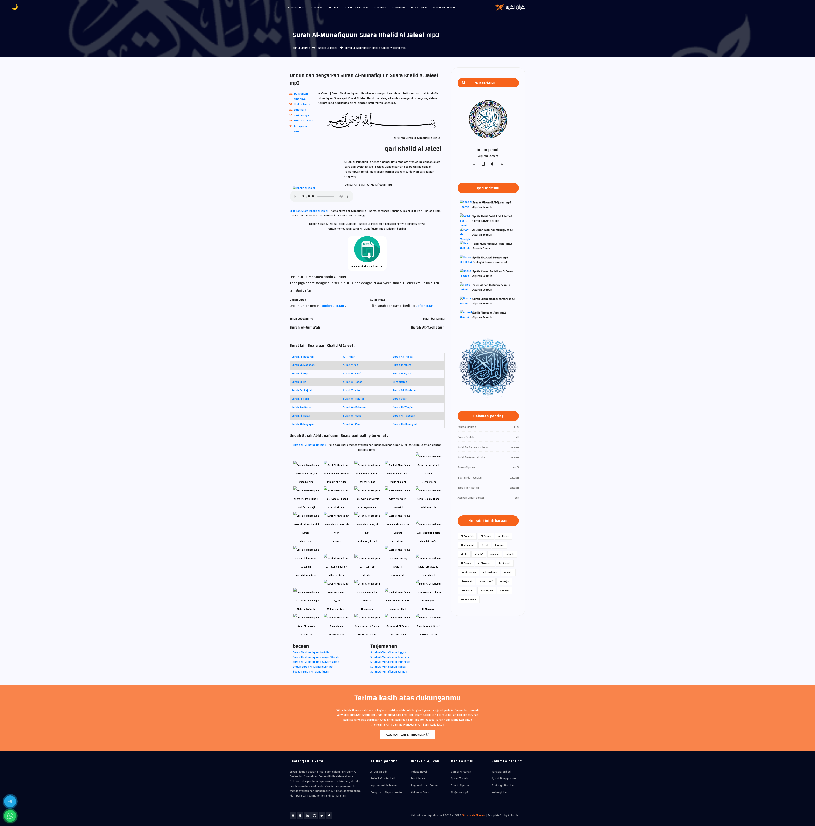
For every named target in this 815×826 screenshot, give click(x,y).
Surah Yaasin (351, 390)
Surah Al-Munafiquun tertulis (311, 652)
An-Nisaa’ (503, 536)
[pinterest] (300, 815)
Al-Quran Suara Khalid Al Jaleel (309, 211)
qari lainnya (301, 115)
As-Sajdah (504, 563)
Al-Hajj (510, 554)
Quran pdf (380, 7)
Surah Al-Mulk (352, 416)
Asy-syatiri (397, 507)
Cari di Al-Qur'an (358, 7)
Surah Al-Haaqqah (404, 416)
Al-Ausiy (337, 541)
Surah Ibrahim (402, 365)
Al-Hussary (306, 634)
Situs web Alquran (473, 815)
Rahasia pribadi (501, 771)
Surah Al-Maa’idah (303, 365)
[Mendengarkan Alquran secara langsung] (493, 164)
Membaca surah (304, 120)
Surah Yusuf (350, 365)
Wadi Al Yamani (398, 634)
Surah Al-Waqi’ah (403, 407)
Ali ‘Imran (349, 357)
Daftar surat (424, 306)
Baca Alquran (419, 7)
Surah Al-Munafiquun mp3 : (310, 445)
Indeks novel (419, 771)
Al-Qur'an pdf (378, 771)
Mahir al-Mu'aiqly (306, 609)
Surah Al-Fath (300, 399)
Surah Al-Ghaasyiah (405, 424)
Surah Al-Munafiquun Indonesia (390, 662)
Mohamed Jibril (397, 609)
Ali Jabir (367, 575)
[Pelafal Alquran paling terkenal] (502, 164)
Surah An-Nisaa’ (403, 357)
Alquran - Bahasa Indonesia (406, 735)
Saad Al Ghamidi (336, 507)
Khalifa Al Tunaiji (306, 507)
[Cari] (464, 82)
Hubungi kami (296, 7)
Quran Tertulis (460, 778)
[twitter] (322, 815)
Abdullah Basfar (428, 541)
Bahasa (318, 7)
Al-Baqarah (467, 536)
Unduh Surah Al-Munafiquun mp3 (367, 266)
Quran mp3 (398, 7)
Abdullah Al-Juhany (306, 575)
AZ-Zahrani (398, 541)
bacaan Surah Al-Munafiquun (311, 671)
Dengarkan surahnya (301, 96)
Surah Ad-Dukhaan (404, 390)
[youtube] (293, 815)
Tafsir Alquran (460, 785)
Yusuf (485, 545)
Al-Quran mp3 (459, 792)
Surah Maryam (402, 373)
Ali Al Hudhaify (336, 575)
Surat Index (418, 778)
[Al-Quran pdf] (483, 164)
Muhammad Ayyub (336, 609)
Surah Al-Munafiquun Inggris (388, 652)
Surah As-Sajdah (302, 390)
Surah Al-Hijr (300, 373)
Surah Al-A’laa (351, 424)
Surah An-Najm (301, 407)
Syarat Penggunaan (503, 778)
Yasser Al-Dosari (428, 634)
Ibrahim (499, 545)
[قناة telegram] (10, 801)
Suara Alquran (301, 48)
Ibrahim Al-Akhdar (336, 482)
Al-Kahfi (479, 554)
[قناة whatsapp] (10, 816)
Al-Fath (508, 572)
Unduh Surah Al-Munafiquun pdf (313, 667)
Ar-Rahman (467, 590)
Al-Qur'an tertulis (444, 7)
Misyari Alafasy (336, 634)
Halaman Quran (420, 792)
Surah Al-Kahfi (352, 373)
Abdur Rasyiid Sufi (367, 541)
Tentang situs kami (503, 785)
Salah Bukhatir (428, 507)
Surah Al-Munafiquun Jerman (388, 671)
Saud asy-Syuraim (367, 507)
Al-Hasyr (504, 590)
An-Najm (504, 581)
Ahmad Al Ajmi (306, 482)
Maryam (494, 554)
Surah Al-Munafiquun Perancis (389, 657)
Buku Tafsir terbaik (382, 778)
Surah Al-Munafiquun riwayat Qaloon (316, 662)
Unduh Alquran (333, 306)
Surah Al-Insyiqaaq (303, 424)
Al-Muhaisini (367, 609)
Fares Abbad (428, 575)
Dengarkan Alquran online (386, 792)
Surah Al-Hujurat (353, 399)
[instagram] (314, 815)
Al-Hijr (464, 554)
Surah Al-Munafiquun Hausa (388, 667)
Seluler (333, 7)
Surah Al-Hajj (300, 382)
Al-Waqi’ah (487, 590)
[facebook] (329, 815)
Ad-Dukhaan (490, 572)
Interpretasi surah (301, 128)
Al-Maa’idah (467, 545)
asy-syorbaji (397, 575)
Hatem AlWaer (428, 482)
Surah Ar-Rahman (354, 407)
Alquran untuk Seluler (383, 785)
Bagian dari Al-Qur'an (424, 785)
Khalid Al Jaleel (327, 48)
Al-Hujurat (466, 581)
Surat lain (300, 110)
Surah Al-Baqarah (303, 357)
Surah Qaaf (400, 399)
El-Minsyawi (428, 609)
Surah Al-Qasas (352, 382)
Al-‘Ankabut (400, 382)
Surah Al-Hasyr (301, 416)
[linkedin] (307, 815)
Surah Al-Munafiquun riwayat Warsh (316, 657)
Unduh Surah (302, 104)
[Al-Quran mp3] (474, 164)
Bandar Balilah (367, 482)
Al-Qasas (466, 563)
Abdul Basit (306, 541)
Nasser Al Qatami (367, 634)
